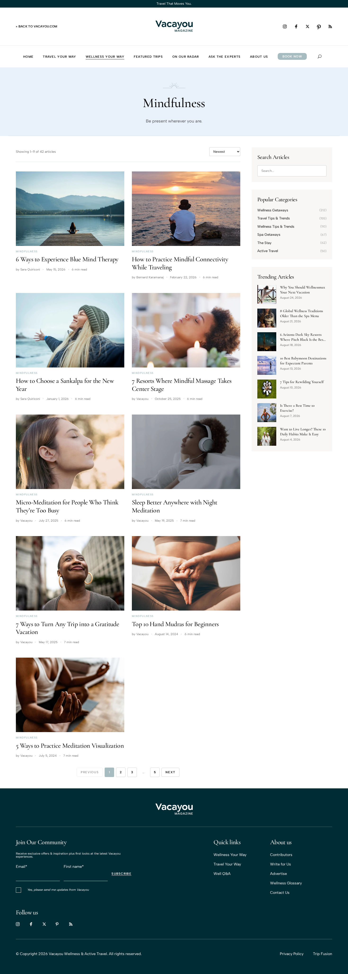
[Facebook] (296, 26)
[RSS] (330, 26)
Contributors (281, 854)
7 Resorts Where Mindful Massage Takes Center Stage (181, 385)
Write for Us (280, 864)
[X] (307, 26)
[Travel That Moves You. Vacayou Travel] (174, 809)
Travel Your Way (227, 864)
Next (170, 772)
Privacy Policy (291, 954)
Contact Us (280, 892)
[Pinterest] (319, 26)
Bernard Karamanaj (150, 277)
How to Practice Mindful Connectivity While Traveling (180, 263)
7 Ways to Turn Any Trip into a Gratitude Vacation (67, 628)
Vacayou (142, 399)
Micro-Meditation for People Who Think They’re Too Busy (67, 506)
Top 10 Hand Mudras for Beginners (175, 624)
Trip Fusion (322, 954)
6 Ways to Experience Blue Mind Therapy (67, 259)
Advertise (278, 873)
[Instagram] (285, 26)
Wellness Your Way (230, 854)
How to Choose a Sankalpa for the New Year (65, 385)
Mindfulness (27, 251)
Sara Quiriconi (30, 269)
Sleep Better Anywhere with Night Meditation (174, 506)
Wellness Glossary (286, 883)
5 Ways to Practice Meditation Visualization (70, 746)
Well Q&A (222, 873)
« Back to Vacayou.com (36, 26)
